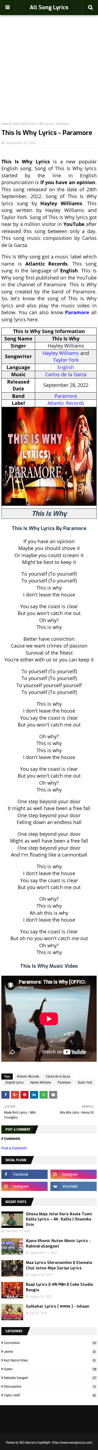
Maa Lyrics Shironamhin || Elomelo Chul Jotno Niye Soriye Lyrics (59, 1265)
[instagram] (73, 1174)
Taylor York (19, 124)
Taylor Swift (50, 1395)
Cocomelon (50, 1343)
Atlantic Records (65, 403)
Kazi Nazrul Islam (50, 1360)
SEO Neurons (27, 1443)
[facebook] (24, 1174)
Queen (50, 1369)
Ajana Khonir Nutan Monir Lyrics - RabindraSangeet (58, 1243)
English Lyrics (14, 1082)
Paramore (77, 312)
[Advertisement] (49, 56)
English (65, 367)
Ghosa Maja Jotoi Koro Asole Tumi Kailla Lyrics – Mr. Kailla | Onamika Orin (59, 1219)
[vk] (73, 1186)
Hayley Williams (60, 353)
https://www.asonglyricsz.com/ (72, 1443)
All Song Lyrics (49, 7)
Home (5, 124)
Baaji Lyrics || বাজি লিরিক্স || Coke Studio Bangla (59, 1287)
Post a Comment (14, 1148)
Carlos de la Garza (66, 374)
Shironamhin (50, 1386)
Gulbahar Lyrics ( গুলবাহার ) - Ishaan (57, 1306)
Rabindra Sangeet (50, 1378)
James (50, 1351)
